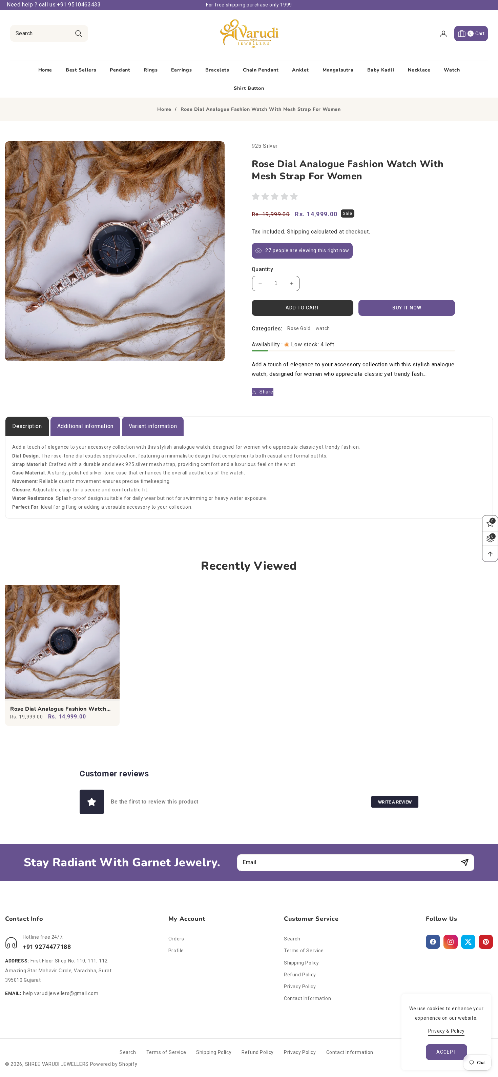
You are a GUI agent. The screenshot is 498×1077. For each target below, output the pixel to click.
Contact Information (307, 998)
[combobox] (49, 33)
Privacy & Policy (446, 1031)
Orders (176, 938)
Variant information (153, 426)
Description (27, 426)
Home (164, 109)
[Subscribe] (464, 862)
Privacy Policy (300, 986)
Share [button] (266, 391)
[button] (471, 33)
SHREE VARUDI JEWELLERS (57, 1064)
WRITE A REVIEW (395, 802)
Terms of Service (304, 950)
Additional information (85, 426)
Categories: (267, 328)
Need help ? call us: (32, 4)
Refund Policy (300, 974)
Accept (446, 1052)
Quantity (262, 269)
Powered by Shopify (114, 1064)
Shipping (298, 231)
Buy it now (406, 307)
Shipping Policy (301, 963)
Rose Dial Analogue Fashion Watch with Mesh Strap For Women (58, 709)
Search (292, 938)
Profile (176, 950)
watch (323, 328)
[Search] (78, 33)
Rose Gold (298, 328)
